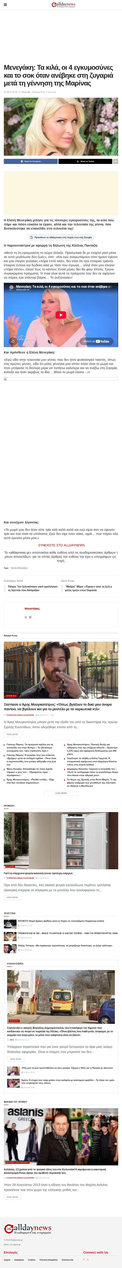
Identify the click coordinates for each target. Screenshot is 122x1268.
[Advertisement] (61, 36)
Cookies (31, 1260)
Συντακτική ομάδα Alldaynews (20, 715)
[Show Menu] (5, 5)
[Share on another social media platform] (115, 161)
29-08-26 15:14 (23, 1040)
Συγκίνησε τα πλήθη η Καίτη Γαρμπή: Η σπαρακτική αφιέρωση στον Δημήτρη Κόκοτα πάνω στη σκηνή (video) (92, 761)
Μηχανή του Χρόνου (17, 1162)
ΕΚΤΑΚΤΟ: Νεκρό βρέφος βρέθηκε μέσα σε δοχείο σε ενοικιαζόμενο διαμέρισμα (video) (61, 921)
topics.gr (16, 1245)
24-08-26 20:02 (29, 1072)
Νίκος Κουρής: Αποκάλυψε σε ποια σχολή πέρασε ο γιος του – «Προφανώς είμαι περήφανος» (29, 772)
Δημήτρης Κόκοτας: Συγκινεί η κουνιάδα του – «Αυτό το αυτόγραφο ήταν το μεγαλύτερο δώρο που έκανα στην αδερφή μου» (92, 772)
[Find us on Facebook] (84, 1259)
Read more (14, 734)
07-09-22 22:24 (10, 92)
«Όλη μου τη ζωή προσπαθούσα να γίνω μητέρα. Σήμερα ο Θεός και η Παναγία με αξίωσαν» (67, 1068)
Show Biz (26, 92)
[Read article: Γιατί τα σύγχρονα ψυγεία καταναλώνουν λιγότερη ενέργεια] (61, 840)
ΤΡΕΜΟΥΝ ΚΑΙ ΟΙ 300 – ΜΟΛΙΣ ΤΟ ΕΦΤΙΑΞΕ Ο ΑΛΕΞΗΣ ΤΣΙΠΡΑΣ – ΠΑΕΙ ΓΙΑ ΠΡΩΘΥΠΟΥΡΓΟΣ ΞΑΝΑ (68, 933)
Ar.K (12, 1040)
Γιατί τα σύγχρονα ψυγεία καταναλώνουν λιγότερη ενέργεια (38, 873)
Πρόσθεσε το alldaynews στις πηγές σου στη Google (63, 237)
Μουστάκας (32, 608)
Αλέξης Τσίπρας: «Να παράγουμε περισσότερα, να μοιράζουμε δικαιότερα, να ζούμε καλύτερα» (65, 945)
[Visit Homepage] (63, 5)
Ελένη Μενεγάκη (19, 568)
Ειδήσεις (14, 1021)
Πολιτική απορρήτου (49, 1260)
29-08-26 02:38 (43, 1178)
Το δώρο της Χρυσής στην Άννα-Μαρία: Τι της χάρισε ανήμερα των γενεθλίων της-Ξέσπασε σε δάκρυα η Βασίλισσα (91, 782)
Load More (61, 793)
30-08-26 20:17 (43, 715)
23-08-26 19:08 (29, 1087)
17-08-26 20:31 (43, 878)
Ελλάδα (10, 866)
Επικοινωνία (67, 1260)
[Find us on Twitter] (88, 1259)
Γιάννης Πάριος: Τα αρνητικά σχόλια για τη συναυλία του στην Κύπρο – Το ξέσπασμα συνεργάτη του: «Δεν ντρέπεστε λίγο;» (30, 747)
